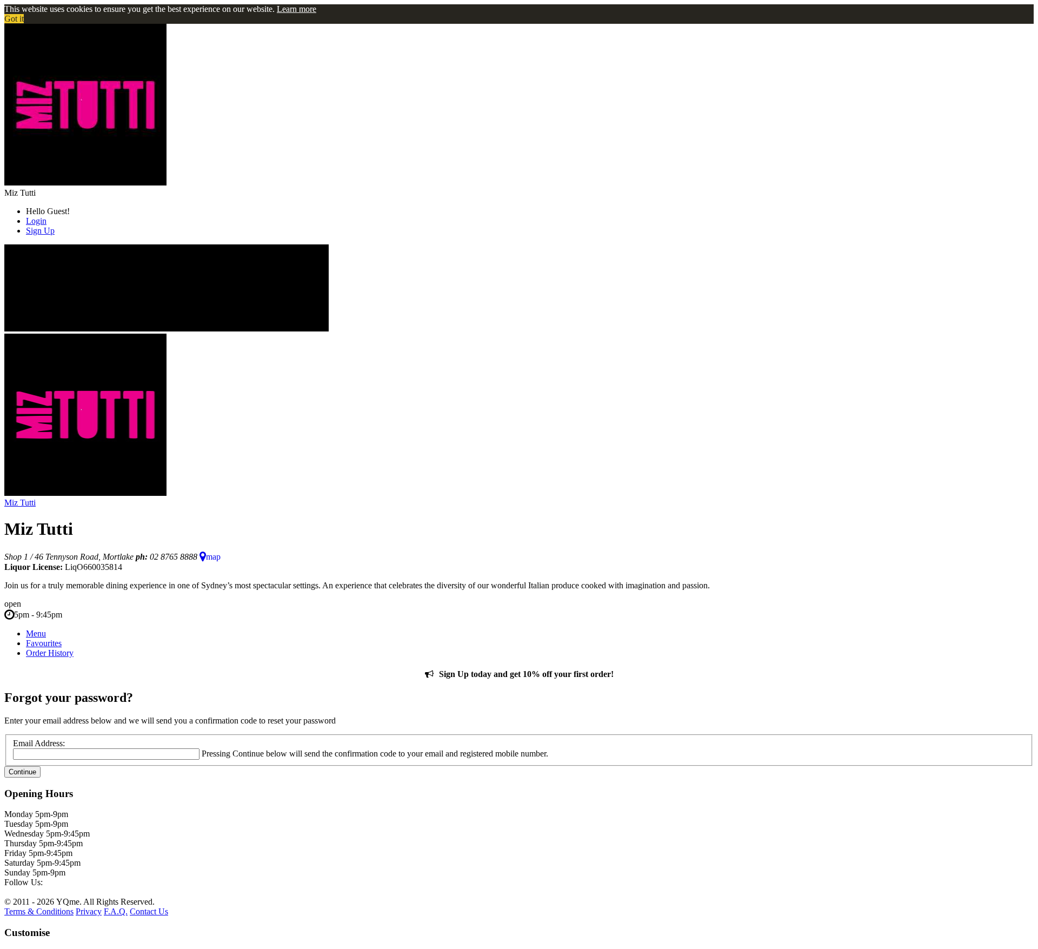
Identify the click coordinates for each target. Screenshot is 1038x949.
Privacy (89, 911)
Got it (14, 18)
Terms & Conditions (39, 911)
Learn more (296, 9)
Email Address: (39, 743)
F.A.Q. (116, 911)
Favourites (44, 643)
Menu (36, 633)
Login (36, 220)
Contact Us (149, 911)
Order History (50, 653)
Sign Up (40, 230)
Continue (22, 772)
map (213, 556)
